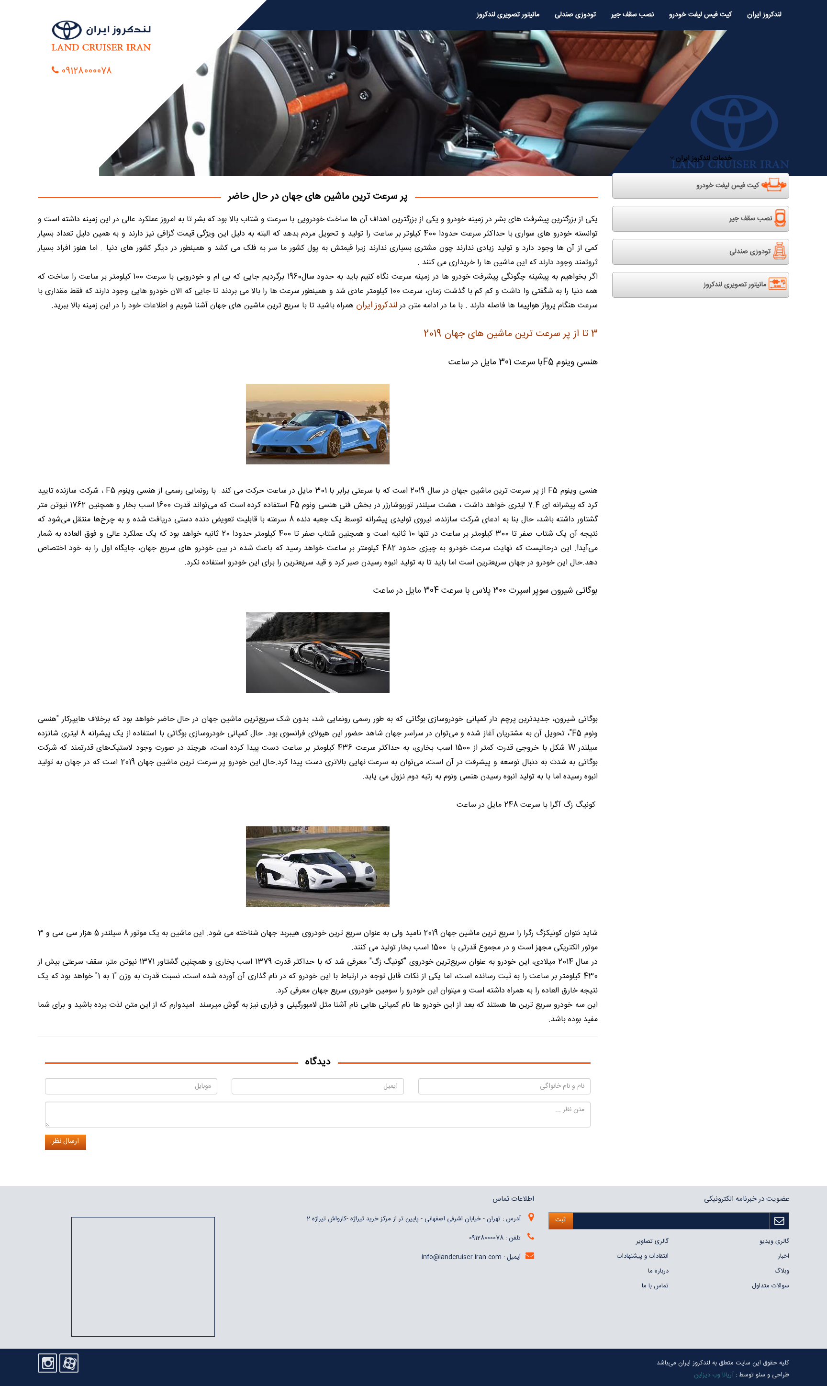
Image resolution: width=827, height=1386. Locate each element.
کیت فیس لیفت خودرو (700, 15)
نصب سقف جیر (632, 15)
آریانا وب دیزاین (714, 1375)
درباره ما (658, 1271)
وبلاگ (781, 1271)
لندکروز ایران (764, 15)
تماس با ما (655, 1286)
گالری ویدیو (774, 1241)
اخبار (783, 1256)
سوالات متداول (770, 1286)
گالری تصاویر (652, 1241)
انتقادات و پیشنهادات (643, 1256)
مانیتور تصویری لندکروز (508, 15)
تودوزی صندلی (575, 15)
